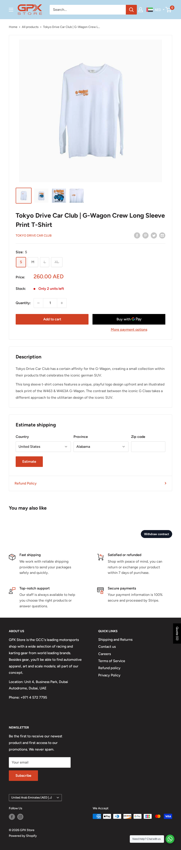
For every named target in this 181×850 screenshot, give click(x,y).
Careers (104, 654)
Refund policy (109, 668)
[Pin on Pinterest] (145, 235)
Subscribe (23, 775)
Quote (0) (177, 633)
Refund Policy (26, 483)
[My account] (140, 9)
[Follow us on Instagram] (20, 817)
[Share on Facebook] (137, 235)
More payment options (129, 329)
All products (30, 27)
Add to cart (52, 319)
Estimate (29, 461)
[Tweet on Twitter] (154, 235)
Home (13, 27)
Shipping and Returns (115, 639)
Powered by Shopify (23, 836)
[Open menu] (11, 9)
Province (81, 437)
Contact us (107, 646)
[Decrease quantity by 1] (38, 303)
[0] (168, 9)
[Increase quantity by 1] (61, 303)
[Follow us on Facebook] (12, 817)
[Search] (131, 10)
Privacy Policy (109, 675)
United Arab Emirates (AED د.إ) (31, 797)
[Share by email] (162, 235)
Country (22, 437)
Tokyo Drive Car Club (34, 235)
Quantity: (23, 303)
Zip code (138, 437)
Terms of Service (111, 661)
